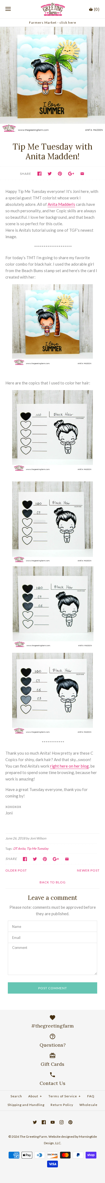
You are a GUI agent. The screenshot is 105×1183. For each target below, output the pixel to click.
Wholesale (88, 1105)
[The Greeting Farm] (52, 9)
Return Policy (62, 1105)
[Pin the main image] (60, 174)
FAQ (90, 1096)
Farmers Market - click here (52, 22)
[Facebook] (44, 1122)
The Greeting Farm (33, 1137)
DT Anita (19, 849)
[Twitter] (35, 1122)
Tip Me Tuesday (37, 849)
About (35, 1096)
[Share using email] (82, 174)
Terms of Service (64, 1096)
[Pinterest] (70, 1122)
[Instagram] (62, 1122)
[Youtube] (53, 1122)
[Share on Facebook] (39, 174)
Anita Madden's (61, 204)
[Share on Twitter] (50, 174)
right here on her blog (69, 766)
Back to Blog (53, 882)
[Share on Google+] (71, 174)
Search (16, 1096)
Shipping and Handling (26, 1105)
